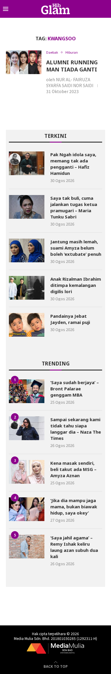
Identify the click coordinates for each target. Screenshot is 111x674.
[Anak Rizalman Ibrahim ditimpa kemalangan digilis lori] (26, 288)
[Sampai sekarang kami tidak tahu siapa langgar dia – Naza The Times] (26, 428)
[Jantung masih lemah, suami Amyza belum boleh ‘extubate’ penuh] (26, 250)
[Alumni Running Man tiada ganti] (23, 62)
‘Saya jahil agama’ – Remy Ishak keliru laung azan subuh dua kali (74, 547)
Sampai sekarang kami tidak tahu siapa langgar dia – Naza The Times (75, 428)
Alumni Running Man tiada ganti (72, 66)
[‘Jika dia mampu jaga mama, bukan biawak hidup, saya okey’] (26, 509)
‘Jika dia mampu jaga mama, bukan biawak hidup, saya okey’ (73, 506)
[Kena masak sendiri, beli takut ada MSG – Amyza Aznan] (26, 472)
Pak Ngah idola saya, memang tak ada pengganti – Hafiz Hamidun (73, 163)
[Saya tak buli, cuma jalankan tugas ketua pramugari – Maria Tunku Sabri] (26, 207)
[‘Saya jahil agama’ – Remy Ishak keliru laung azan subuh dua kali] (26, 546)
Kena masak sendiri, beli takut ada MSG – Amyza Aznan (73, 469)
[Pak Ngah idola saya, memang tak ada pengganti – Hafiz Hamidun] (26, 163)
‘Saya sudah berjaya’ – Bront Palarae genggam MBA (74, 388)
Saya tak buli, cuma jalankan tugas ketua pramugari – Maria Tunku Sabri (73, 207)
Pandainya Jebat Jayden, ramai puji (70, 319)
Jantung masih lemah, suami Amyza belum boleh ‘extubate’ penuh (75, 248)
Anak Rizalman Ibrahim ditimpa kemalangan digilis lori (75, 285)
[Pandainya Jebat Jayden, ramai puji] (26, 325)
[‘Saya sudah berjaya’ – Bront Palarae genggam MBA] (26, 391)
